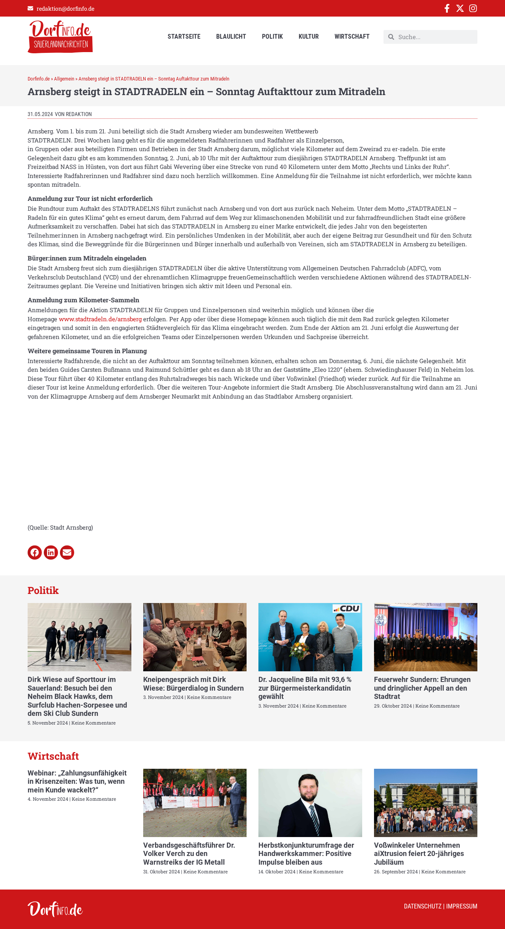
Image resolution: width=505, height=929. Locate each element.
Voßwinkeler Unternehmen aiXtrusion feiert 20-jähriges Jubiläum (419, 853)
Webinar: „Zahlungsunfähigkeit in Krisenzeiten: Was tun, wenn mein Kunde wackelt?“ (77, 781)
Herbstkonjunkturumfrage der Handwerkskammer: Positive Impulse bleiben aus (306, 853)
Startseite (184, 36)
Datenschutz (422, 906)
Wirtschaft (352, 36)
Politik (272, 36)
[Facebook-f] (447, 8)
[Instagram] (473, 8)
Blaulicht (231, 36)
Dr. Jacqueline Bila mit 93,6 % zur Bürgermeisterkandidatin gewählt (305, 687)
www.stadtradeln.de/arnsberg (100, 319)
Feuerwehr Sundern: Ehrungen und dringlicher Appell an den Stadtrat (422, 687)
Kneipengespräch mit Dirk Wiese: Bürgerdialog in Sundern (193, 683)
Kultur (309, 36)
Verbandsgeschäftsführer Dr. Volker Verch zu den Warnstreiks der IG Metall (189, 853)
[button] (35, 552)
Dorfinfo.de (39, 79)
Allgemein (64, 79)
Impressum (461, 906)
